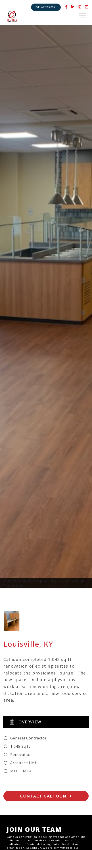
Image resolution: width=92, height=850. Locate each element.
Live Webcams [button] (45, 7)
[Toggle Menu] (82, 15)
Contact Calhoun (44, 796)
